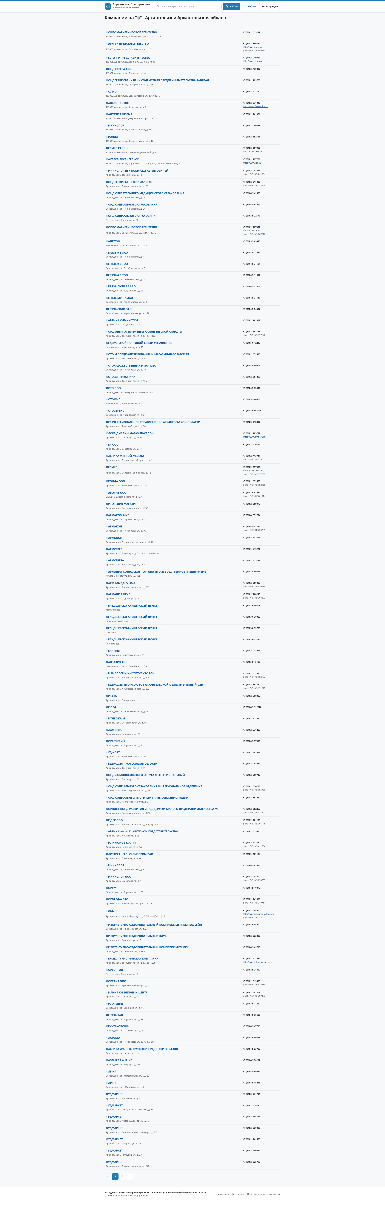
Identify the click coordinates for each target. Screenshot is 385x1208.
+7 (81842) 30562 (251, 1014)
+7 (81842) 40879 (251, 887)
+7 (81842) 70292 (251, 1060)
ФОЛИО (111, 91)
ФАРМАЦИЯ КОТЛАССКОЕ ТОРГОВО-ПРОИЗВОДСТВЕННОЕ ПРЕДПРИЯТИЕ (156, 571)
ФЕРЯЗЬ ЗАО (114, 1015)
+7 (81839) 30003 (251, 616)
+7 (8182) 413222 (251, 549)
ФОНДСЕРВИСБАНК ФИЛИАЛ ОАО (129, 182)
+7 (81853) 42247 (251, 342)
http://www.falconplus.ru (255, 106)
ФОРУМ (111, 888)
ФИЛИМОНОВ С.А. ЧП (121, 842)
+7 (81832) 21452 (251, 969)
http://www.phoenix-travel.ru (257, 962)
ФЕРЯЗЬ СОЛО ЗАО (119, 309)
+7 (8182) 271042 (251, 102)
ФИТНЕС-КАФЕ (115, 718)
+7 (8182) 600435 (251, 1150)
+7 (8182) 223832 (251, 935)
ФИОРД (111, 707)
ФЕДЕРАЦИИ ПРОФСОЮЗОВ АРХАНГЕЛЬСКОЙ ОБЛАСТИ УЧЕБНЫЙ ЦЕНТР (156, 684)
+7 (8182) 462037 (251, 752)
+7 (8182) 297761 (251, 159)
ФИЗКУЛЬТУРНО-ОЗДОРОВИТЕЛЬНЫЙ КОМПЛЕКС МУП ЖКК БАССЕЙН (154, 924)
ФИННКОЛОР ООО (118, 876)
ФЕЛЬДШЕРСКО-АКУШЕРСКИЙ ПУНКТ (131, 605)
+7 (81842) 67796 (251, 1026)
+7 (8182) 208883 (251, 695)
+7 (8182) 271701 (251, 1093)
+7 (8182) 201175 (251, 820)
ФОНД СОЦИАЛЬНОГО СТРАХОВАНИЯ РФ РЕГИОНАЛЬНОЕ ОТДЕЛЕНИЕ (154, 786)
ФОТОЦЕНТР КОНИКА (120, 377)
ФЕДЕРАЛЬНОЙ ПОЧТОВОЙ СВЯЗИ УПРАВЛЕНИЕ (139, 343)
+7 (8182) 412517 (251, 842)
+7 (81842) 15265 (251, 1082)
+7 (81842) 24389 (251, 1003)
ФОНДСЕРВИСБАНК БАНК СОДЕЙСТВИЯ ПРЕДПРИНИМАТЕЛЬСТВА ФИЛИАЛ (157, 80)
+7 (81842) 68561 (251, 204)
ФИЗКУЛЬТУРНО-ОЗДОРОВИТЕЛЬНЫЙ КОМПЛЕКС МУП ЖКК (147, 947)
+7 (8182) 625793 (251, 1161)
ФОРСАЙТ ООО (116, 981)
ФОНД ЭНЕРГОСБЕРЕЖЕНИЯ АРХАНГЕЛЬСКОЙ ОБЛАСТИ (144, 331)
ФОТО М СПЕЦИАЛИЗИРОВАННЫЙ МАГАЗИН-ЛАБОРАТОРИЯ (147, 354)
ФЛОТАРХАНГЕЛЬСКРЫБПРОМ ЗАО (129, 854)
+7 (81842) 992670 (252, 707)
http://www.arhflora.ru (254, 436)
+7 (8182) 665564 (251, 1116)
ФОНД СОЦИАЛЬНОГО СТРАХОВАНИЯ (131, 204)
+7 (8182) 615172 (251, 32)
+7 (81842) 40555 (251, 1037)
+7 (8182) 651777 (251, 684)
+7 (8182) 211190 (251, 91)
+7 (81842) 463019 (252, 410)
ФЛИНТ (111, 1071)
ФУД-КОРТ (113, 752)
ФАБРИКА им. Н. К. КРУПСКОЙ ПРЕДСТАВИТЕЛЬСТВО (142, 831)
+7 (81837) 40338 (251, 571)
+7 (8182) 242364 (251, 170)
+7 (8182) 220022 (251, 1127)
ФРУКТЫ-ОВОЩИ (117, 1026)
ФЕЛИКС (111, 467)
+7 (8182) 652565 (251, 481)
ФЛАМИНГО (114, 730)
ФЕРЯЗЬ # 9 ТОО (117, 275)
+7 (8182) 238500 (251, 876)
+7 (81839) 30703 (251, 605)
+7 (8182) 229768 (251, 80)
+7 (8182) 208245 (251, 594)
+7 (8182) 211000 (251, 181)
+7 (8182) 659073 (251, 503)
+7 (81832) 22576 (251, 215)
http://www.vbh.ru (252, 162)
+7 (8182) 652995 (251, 673)
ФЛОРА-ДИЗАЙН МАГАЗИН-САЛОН (130, 433)
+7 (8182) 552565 (251, 136)
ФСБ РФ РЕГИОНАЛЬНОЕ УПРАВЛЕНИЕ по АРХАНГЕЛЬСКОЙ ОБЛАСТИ (153, 422)
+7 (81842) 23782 (251, 1048)
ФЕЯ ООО (112, 444)
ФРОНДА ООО (115, 481)
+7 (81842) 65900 (251, 924)
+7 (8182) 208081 (251, 763)
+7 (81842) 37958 (251, 741)
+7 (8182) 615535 (251, 981)
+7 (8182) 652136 (251, 331)
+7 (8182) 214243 (251, 650)
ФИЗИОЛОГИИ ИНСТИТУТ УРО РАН (130, 673)
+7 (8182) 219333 (251, 57)
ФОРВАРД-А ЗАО (117, 899)
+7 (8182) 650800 (251, 582)
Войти (252, 6)
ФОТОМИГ (113, 399)
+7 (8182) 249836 (251, 899)
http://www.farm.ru (252, 47)
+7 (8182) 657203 (251, 376)
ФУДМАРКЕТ (114, 1094)
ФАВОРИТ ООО (116, 492)
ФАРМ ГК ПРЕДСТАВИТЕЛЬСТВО (127, 43)
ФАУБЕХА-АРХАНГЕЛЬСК (122, 159)
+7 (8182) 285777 (251, 433)
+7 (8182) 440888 (251, 125)
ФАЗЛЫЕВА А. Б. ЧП (119, 1060)
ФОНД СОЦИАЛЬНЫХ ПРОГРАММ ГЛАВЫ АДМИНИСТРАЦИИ (147, 797)
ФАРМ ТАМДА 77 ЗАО (120, 583)
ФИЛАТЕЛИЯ (114, 1003)
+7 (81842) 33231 (251, 526)
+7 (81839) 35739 (251, 628)
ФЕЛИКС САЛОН (117, 148)
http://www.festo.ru (253, 61)
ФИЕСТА (111, 696)
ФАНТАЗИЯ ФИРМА (119, 114)
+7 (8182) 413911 (251, 455)
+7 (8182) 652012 (251, 797)
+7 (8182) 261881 (251, 114)
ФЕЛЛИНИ (113, 650)
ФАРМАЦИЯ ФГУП (118, 594)
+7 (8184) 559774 (251, 515)
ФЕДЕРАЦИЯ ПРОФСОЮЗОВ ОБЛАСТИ (131, 763)
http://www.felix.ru (252, 151)
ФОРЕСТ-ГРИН (115, 741)
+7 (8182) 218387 (251, 421)
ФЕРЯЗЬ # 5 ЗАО (117, 252)
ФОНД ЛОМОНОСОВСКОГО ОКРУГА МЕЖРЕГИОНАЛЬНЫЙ (145, 775)
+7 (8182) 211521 (251, 958)
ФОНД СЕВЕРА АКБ (118, 69)
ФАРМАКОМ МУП (117, 515)
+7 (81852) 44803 (251, 399)
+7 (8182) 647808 (251, 992)
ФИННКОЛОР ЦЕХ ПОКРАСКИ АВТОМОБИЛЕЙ (137, 170)
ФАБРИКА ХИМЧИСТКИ (122, 320)
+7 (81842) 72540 (251, 388)
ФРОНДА (112, 137)
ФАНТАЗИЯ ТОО (117, 662)
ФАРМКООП (114, 537)
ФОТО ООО (113, 388)
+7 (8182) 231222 (251, 729)
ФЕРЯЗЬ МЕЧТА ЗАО (119, 298)
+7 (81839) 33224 (251, 639)
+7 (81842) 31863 (251, 286)
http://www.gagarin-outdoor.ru (258, 913)
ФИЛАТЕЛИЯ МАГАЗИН (121, 504)
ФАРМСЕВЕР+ (115, 549)
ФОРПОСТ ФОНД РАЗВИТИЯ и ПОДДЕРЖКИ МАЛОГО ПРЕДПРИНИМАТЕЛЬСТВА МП (162, 809)
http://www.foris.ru (252, 230)
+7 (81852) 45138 (251, 661)
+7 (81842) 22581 (251, 252)
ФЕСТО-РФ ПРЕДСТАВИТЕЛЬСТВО (128, 57)
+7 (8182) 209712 (251, 774)
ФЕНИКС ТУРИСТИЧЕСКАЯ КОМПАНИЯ (132, 958)
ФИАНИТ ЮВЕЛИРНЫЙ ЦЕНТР (126, 992)
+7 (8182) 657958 (251, 467)
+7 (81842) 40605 (251, 365)
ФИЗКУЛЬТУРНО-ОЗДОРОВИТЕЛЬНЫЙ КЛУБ (136, 936)
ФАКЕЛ (110, 910)
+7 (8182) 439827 (251, 68)
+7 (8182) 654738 (251, 786)
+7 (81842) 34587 (251, 309)
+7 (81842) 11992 (251, 275)
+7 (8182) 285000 (251, 910)
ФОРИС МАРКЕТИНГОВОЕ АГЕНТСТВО (131, 32)
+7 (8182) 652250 (251, 808)
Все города (238, 1194)
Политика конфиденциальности (263, 1194)
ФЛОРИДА (113, 1037)
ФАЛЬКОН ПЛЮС (117, 103)
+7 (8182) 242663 (251, 1139)
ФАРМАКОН (114, 526)
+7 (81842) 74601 (251, 263)
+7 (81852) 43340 (251, 241)
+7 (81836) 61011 (251, 492)
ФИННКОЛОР (115, 125)
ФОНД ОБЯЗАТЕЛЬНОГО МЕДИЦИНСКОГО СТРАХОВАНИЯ (145, 193)
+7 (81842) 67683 (251, 865)
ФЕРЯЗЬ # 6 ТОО (117, 264)
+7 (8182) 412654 (251, 537)
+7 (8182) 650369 (251, 43)
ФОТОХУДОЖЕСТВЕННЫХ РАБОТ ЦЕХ (131, 365)
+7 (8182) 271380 (251, 718)
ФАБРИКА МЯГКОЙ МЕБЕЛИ (125, 456)
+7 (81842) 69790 (251, 947)
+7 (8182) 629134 (251, 854)
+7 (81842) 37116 (251, 297)
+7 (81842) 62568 (251, 193)
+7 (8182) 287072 (251, 227)
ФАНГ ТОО (113, 241)
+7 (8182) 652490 (251, 354)
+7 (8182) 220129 (251, 444)
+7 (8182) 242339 (251, 320)
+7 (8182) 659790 (251, 1105)
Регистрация (270, 6)
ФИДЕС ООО (114, 820)
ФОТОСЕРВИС (115, 410)
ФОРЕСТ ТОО (114, 970)
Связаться (223, 1194)
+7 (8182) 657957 (251, 147)
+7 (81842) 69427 (251, 1071)
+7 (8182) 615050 (251, 831)
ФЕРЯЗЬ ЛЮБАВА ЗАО (121, 286)
